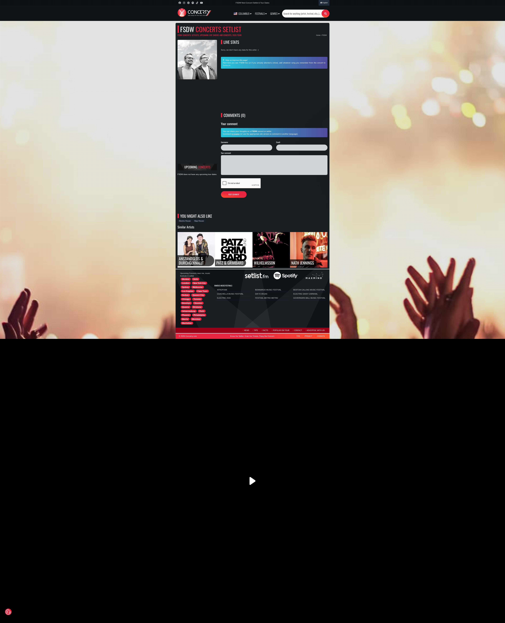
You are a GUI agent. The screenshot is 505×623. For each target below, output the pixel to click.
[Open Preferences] (8, 612)
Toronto (197, 299)
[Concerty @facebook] (180, 3)
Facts (265, 330)
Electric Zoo (224, 298)
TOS (298, 336)
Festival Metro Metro (266, 298)
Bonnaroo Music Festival (268, 290)
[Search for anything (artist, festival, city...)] (325, 13)
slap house (199, 221)
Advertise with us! (316, 330)
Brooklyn (186, 303)
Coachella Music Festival (230, 294)
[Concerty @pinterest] (188, 3)
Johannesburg (188, 311)
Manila (185, 319)
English (325, 3)
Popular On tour (281, 330)
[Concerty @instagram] (184, 3)
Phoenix (186, 315)
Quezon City (198, 295)
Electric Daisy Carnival (305, 294)
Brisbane (197, 307)
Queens (185, 307)
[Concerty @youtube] (201, 3)
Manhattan (187, 323)
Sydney (185, 287)
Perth (201, 311)
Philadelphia (199, 315)
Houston (198, 303)
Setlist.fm (227, 65)
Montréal (196, 319)
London (185, 283)
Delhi (195, 279)
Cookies (321, 336)
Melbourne (198, 287)
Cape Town (202, 291)
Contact (298, 330)
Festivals (260, 14)
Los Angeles (187, 291)
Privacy (308, 336)
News (246, 330)
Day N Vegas (261, 294)
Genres (274, 14)
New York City (199, 283)
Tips (256, 330)
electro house (185, 221)
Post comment (233, 194)
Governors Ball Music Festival (309, 298)
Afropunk (222, 290)
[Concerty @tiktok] (197, 3)
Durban (185, 295)
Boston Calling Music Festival (309, 290)
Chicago (186, 299)
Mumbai (185, 279)
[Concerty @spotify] (193, 3)
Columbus (244, 14)
